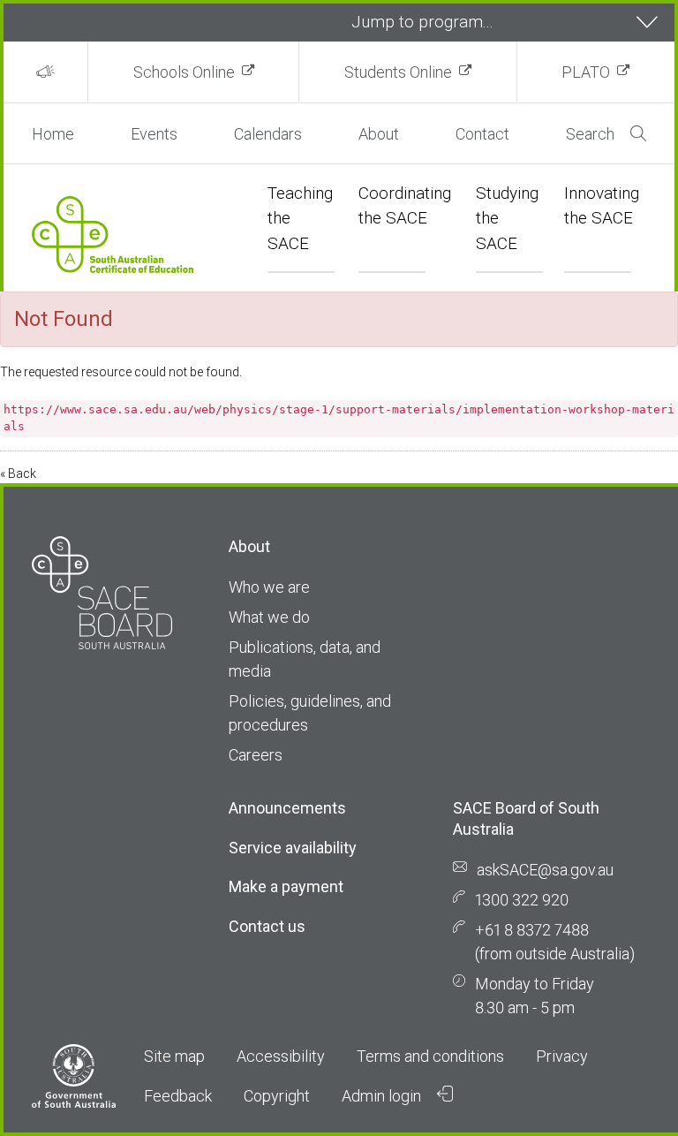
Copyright (277, 1096)
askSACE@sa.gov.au (545, 869)
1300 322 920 (522, 899)
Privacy (562, 1056)
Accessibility (281, 1056)
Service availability (293, 847)
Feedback (178, 1096)
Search (590, 134)
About (378, 134)
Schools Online (184, 72)
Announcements (287, 808)
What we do (269, 617)
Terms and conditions (430, 1056)
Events (154, 134)
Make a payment (286, 886)
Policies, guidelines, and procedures (310, 713)
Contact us (267, 926)
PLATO (585, 72)
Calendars (268, 134)
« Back (18, 473)
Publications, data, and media (304, 659)
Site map (174, 1056)
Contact (482, 134)
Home (53, 134)
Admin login (383, 1096)
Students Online (398, 72)
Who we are (269, 587)
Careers (255, 755)
